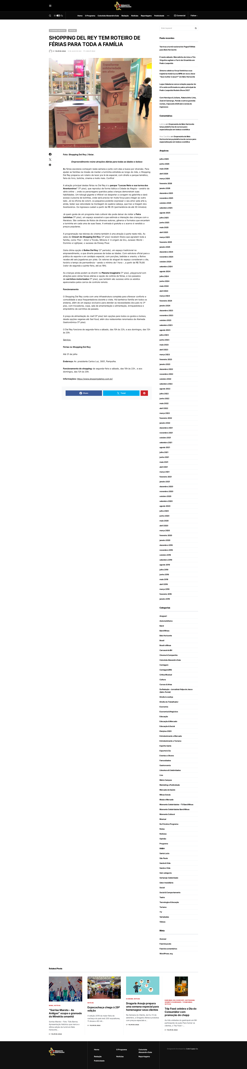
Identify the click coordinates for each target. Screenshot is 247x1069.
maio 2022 (164, 403)
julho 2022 (164, 393)
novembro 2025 (166, 198)
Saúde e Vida (165, 868)
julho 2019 (164, 569)
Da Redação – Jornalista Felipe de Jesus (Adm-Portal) (176, 690)
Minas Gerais (165, 795)
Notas (162, 829)
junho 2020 (164, 516)
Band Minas (164, 631)
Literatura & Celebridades (170, 770)
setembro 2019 (166, 560)
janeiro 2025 (165, 247)
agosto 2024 (165, 271)
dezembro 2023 (166, 310)
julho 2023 (164, 335)
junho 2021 (164, 457)
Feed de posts (165, 944)
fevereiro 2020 (166, 535)
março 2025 (165, 237)
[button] (50, 5)
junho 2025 (164, 222)
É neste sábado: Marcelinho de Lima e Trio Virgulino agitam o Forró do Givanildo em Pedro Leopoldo (178, 60)
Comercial (181, 15)
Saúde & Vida (165, 863)
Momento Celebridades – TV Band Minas (176, 804)
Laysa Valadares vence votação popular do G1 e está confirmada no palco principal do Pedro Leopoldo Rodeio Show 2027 (178, 87)
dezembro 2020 (166, 486)
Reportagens (144, 1056)
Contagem (164, 665)
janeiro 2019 (165, 599)
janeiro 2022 (165, 423)
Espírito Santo (165, 746)
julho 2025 (164, 218)
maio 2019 (164, 579)
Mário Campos (166, 780)
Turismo (163, 907)
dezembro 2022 (166, 369)
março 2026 (165, 178)
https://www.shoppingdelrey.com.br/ (95, 379)
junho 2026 (164, 164)
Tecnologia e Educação (169, 902)
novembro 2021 (166, 433)
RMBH (162, 848)
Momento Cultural (167, 814)
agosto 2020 (165, 506)
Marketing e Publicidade (170, 785)
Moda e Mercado (167, 799)
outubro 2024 (165, 261)
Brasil (162, 640)
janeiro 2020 (165, 540)
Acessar (163, 939)
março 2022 (165, 413)
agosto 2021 (165, 447)
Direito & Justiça (166, 697)
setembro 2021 (166, 442)
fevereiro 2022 (166, 418)
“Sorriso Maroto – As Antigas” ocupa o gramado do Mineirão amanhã (65, 1013)
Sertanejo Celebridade (169, 878)
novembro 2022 (166, 374)
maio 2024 (164, 286)
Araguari (163, 616)
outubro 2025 (165, 203)
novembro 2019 (166, 550)
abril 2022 (164, 408)
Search (196, 28)
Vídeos (162, 922)
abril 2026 (164, 174)
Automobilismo (166, 621)
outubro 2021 (165, 437)
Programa (164, 843)
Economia (164, 707)
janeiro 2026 (165, 188)
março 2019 (164, 589)
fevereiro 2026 (166, 183)
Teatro (162, 897)
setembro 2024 (166, 266)
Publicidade (99, 1061)
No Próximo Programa (169, 824)
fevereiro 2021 (166, 477)
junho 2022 (164, 398)
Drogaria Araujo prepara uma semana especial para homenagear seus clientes (142, 1006)
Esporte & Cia (165, 751)
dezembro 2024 (166, 252)
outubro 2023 (165, 320)
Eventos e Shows (167, 755)
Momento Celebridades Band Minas (174, 809)
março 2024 (165, 296)
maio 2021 (164, 462)
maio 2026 (164, 169)
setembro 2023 (166, 325)
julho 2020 (164, 511)
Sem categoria (165, 873)
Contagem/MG (166, 670)
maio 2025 (164, 227)
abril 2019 (164, 584)
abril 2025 (164, 232)
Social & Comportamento (170, 892)
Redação (98, 1056)
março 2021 (164, 472)
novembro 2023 (166, 315)
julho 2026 (164, 159)
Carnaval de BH (166, 650)
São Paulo (164, 858)
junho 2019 (164, 574)
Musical (163, 819)
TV (161, 912)
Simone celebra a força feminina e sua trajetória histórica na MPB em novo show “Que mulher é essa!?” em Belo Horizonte (177, 73)
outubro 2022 (165, 379)
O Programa (121, 1049)
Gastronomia (165, 765)
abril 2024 (164, 291)
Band (162, 626)
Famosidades (165, 760)
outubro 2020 (165, 496)
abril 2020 (164, 525)
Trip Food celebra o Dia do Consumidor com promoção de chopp (180, 1012)
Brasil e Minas (165, 645)
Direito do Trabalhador (169, 702)
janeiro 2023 (165, 364)
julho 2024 (164, 276)
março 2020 (165, 530)
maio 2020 (164, 521)
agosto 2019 (165, 565)
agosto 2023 (165, 330)
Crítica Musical (166, 675)
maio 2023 (164, 345)
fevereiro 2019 (166, 594)
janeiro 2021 (165, 481)
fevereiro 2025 (166, 242)
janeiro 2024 (165, 305)
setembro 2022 (166, 384)
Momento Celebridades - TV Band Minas (178, 1002)
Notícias (72, 30)
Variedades (164, 917)
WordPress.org (166, 953)
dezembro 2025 (166, 193)
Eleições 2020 (165, 731)
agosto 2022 (165, 389)
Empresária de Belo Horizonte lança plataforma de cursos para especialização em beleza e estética (177, 127)
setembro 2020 (166, 501)
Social (162, 887)
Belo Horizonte (166, 635)
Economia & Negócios (57, 30)
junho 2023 (164, 340)
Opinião (163, 839)
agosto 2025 (165, 213)
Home (96, 1049)
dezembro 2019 (166, 545)
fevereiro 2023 (166, 359)
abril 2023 (164, 349)
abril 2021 (164, 467)
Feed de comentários (168, 949)
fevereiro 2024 (166, 301)
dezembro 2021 (166, 428)
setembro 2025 (166, 208)
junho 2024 (164, 281)
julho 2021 (164, 452)
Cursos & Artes (166, 684)
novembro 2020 (166, 491)
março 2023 (165, 354)
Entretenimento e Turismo (170, 741)
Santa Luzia (164, 853)
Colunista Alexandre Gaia (170, 660)
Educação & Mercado (168, 721)
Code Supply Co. (192, 1049)
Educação (164, 716)
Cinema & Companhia (169, 655)
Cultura (163, 679)
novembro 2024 (166, 257)
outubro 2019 (165, 555)
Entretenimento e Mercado (171, 736)
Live (161, 775)
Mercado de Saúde (167, 790)
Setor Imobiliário (166, 883)
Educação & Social (167, 726)
